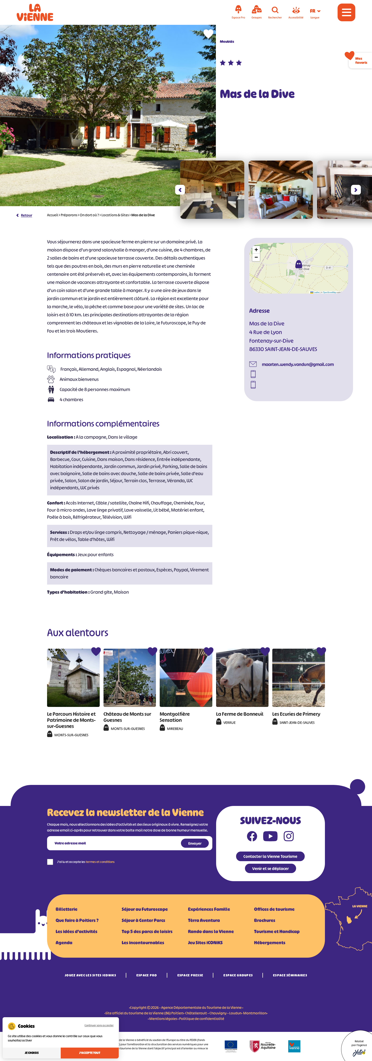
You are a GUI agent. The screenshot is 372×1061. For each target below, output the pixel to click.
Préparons (69, 215)
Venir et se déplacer (270, 868)
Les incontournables (143, 943)
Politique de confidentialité (201, 1018)
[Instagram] (289, 837)
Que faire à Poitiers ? (77, 920)
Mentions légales (163, 1018)
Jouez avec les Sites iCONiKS (90, 975)
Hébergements (269, 943)
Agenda (64, 943)
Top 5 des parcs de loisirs (147, 932)
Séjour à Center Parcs (143, 920)
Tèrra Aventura (204, 920)
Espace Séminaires (290, 975)
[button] (180, 190)
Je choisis (32, 1053)
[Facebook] (252, 837)
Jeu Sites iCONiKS (205, 943)
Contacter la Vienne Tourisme (270, 856)
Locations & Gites (115, 215)
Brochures (264, 920)
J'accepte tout (89, 1053)
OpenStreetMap (329, 292)
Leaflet (316, 292)
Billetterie (66, 909)
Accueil (52, 215)
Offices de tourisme (274, 909)
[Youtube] (270, 837)
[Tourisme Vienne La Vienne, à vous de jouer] (42, 12)
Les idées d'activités (76, 932)
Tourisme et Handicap (277, 932)
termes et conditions (100, 862)
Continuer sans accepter (99, 1025)
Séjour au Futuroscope (145, 909)
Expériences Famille (209, 909)
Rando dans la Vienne (211, 932)
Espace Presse (190, 975)
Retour (26, 215)
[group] (212, 190)
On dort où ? (89, 215)
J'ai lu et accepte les (86, 862)
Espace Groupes (238, 975)
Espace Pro (146, 975)
